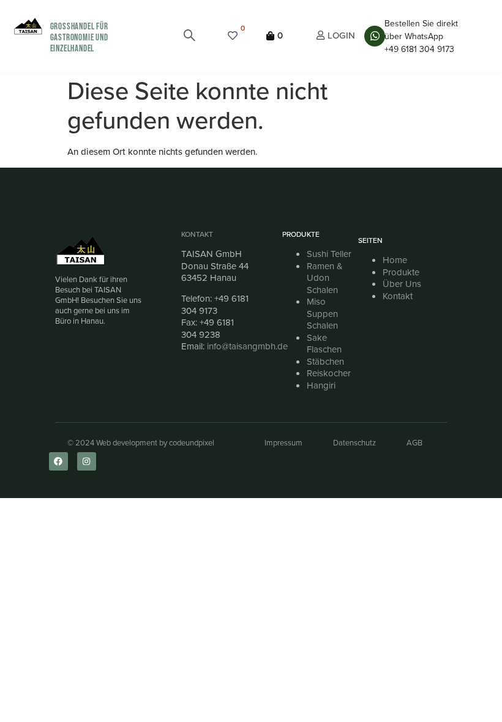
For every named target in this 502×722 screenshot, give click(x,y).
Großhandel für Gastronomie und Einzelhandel (79, 37)
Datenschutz (354, 442)
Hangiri (321, 385)
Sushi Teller (329, 254)
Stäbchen (325, 361)
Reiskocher (329, 373)
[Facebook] (58, 461)
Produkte (401, 272)
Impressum (283, 442)
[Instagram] (86, 461)
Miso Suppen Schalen (322, 313)
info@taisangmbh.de (247, 346)
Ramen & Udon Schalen (325, 278)
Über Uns (402, 284)
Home (395, 260)
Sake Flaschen (324, 344)
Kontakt (197, 234)
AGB (414, 442)
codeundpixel (191, 442)
